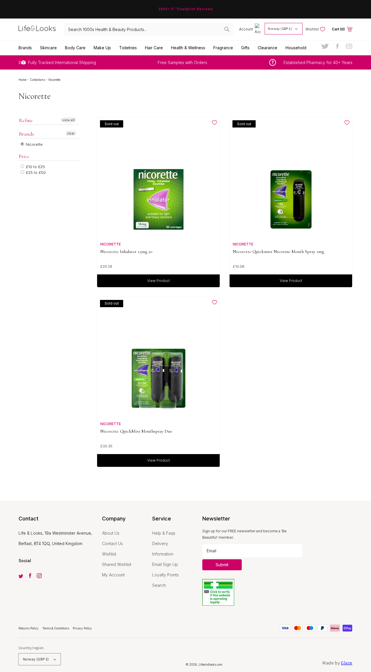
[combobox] (149, 29)
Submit (222, 564)
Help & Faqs (163, 533)
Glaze (346, 663)
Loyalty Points (165, 574)
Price (24, 156)
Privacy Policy (82, 628)
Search (159, 585)
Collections (38, 79)
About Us (110, 533)
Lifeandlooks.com (210, 664)
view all (68, 120)
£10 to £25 (35, 166)
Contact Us (112, 543)
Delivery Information (162, 548)
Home (23, 79)
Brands (26, 134)
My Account (113, 574)
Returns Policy (29, 628)
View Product (158, 280)
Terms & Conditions (56, 628)
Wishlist (109, 553)
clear (71, 133)
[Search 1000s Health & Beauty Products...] (227, 29)
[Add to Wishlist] (214, 122)
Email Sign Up (165, 564)
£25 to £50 (35, 172)
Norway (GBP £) (280, 28)
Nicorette (34, 144)
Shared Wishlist (116, 564)
